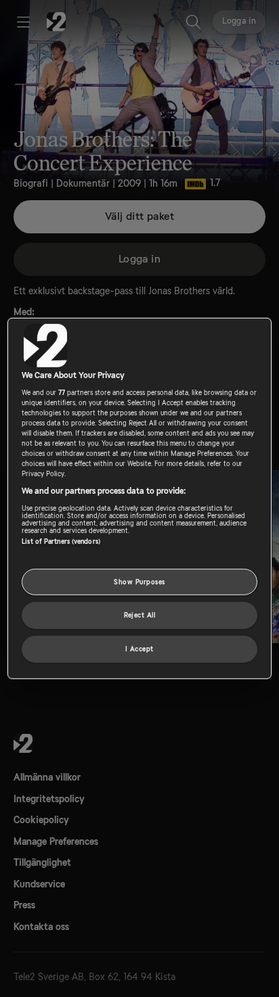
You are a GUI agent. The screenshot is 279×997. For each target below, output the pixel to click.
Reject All (140, 615)
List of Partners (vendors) (61, 540)
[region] (139, 498)
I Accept (139, 649)
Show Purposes (139, 581)
